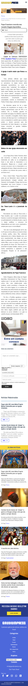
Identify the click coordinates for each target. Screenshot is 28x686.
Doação (14, 642)
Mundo (8, 596)
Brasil (14, 640)
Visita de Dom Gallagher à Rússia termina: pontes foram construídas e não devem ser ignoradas (13, 585)
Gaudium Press (10, 59)
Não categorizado (14, 649)
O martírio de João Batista (10, 548)
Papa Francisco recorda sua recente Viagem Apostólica (11, 26)
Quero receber (14, 613)
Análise (14, 637)
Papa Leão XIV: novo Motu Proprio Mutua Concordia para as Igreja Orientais (12, 406)
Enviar (7, 386)
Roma (3, 16)
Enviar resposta (15, 366)
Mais (4, 420)
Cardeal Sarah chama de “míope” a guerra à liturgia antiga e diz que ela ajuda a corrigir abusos (13, 427)
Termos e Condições (6, 683)
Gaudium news (4, 18)
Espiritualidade (10, 558)
